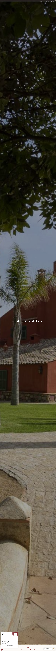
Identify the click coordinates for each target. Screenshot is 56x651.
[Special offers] (53, 1)
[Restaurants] (43, 1)
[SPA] (46, 1)
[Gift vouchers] (51, 1)
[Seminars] (48, 1)
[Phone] (38, 1)
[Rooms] (41, 1)
